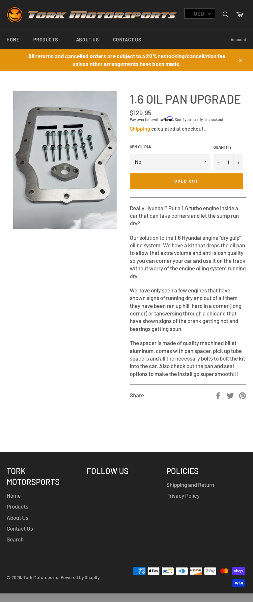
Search (15, 539)
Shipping (140, 128)
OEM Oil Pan (141, 146)
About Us (87, 39)
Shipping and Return (190, 484)
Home (13, 39)
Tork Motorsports (40, 577)
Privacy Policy (183, 495)
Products (46, 39)
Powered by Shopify (80, 577)
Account (238, 39)
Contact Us (127, 39)
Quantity (222, 147)
